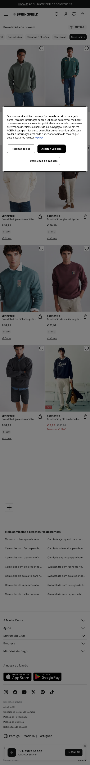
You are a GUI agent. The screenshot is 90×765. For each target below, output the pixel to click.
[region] (45, 139)
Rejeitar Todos (21, 148)
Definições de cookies (44, 160)
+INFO (39, 137)
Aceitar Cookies (51, 148)
